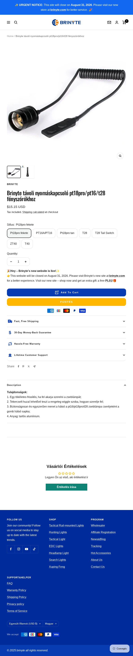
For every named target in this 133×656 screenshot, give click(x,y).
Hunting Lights (58, 532)
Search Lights (57, 559)
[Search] (15, 22)
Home (10, 36)
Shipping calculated (33, 212)
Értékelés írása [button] (66, 487)
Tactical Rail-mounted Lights (66, 525)
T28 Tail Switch (104, 232)
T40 (27, 243)
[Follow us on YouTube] (26, 549)
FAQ (9, 583)
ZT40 (13, 243)
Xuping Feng (57, 566)
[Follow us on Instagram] (19, 549)
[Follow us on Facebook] (11, 549)
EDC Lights (56, 546)
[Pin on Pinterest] (23, 366)
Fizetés (66, 302)
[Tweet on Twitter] (28, 366)
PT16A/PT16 (44, 232)
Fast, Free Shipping (26, 321)
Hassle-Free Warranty (27, 343)
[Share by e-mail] (34, 366)
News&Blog (98, 539)
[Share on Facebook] (18, 366)
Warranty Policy (16, 590)
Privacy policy (15, 604)
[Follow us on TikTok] (34, 549)
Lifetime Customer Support (31, 355)
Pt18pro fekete (19, 232)
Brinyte (12, 184)
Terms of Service (17, 611)
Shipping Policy (16, 597)
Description (14, 385)
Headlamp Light (59, 553)
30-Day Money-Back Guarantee (32, 332)
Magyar (49, 623)
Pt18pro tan (67, 232)
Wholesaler (98, 525)
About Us (96, 559)
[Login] (116, 22)
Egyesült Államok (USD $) (23, 623)
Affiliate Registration (103, 532)
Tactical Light (57, 539)
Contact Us (98, 566)
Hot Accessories (101, 553)
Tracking (96, 546)
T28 (84, 232)
